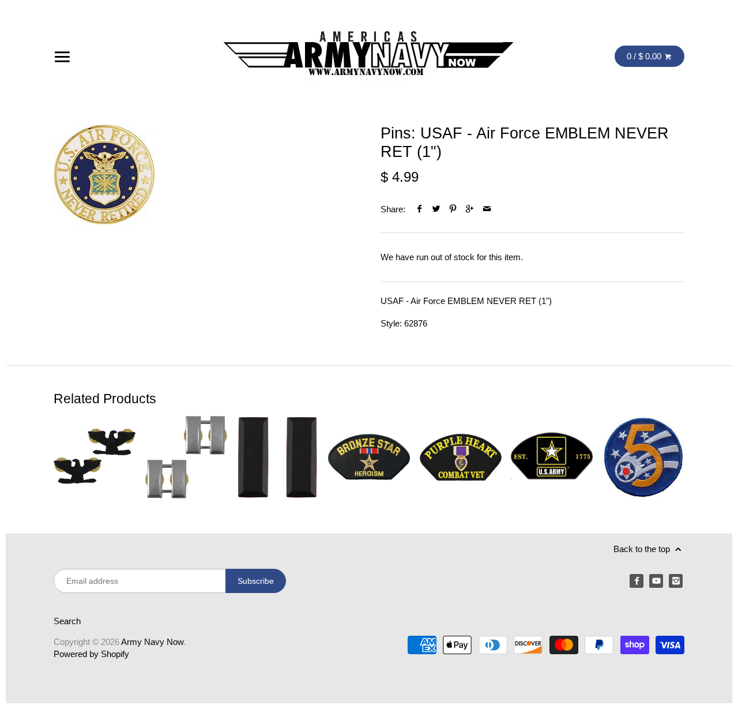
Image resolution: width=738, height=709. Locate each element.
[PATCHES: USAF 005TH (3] (643, 457)
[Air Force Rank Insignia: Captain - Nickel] (186, 457)
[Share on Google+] (469, 209)
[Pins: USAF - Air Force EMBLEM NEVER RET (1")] (104, 174)
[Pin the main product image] (452, 209)
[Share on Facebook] (419, 209)
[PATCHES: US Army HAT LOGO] (552, 457)
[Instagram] (676, 581)
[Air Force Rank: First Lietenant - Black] (277, 457)
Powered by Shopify (91, 654)
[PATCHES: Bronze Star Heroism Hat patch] (369, 457)
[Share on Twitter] (436, 209)
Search (67, 621)
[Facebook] (636, 581)
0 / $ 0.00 (645, 56)
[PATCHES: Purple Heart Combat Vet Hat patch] (461, 457)
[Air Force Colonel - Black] (94, 457)
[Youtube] (656, 581)
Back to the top (642, 549)
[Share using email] (486, 209)
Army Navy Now (152, 642)
